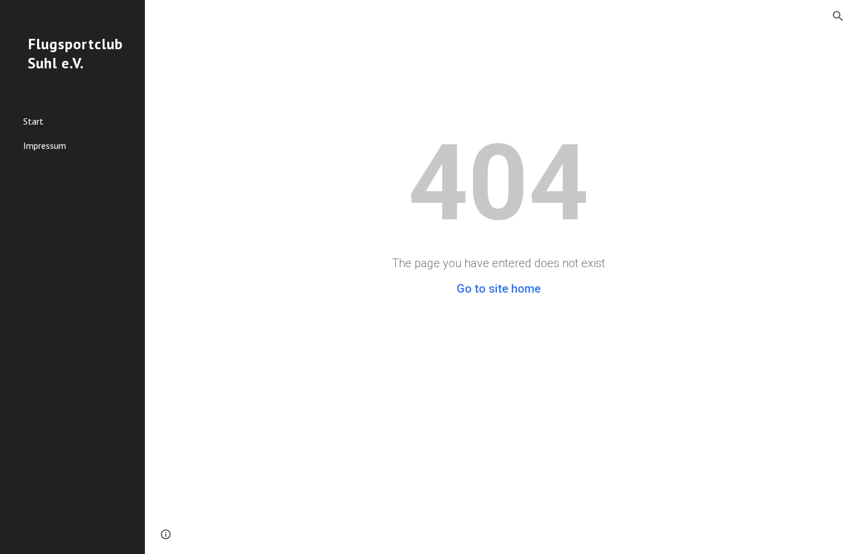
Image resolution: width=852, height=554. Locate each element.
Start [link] (33, 121)
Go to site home (499, 289)
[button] (838, 16)
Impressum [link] (44, 145)
